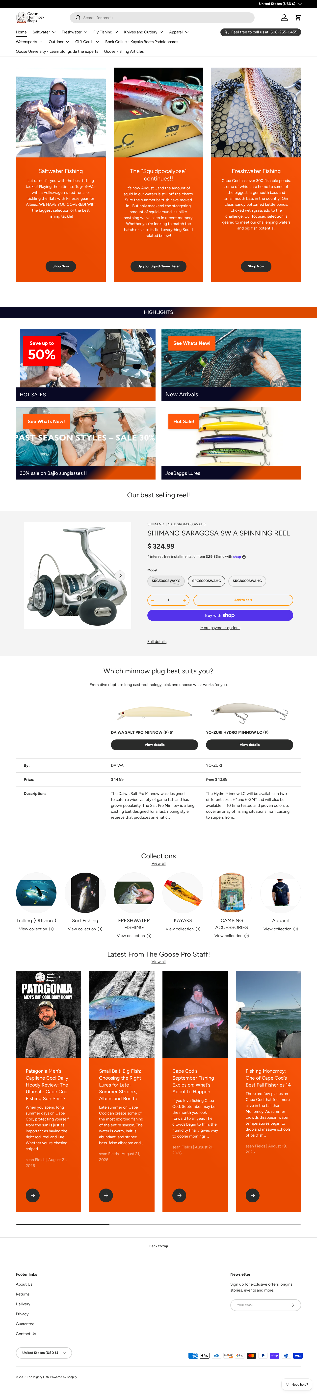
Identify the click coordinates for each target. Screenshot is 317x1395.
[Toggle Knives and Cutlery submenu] (161, 32)
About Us (24, 1284)
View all (159, 863)
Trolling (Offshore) (36, 920)
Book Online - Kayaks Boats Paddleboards (141, 41)
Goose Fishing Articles (124, 51)
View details (155, 745)
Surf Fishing (85, 920)
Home (21, 32)
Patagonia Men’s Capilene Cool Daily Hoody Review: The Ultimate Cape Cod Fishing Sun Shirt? (47, 1084)
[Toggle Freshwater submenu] (85, 32)
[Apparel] (281, 893)
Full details (156, 641)
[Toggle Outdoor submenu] (67, 42)
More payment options (220, 627)
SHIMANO (155, 524)
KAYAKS (183, 920)
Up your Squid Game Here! (158, 266)
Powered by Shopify (63, 1377)
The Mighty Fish (38, 1377)
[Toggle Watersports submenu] (41, 42)
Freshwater (71, 32)
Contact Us (26, 1333)
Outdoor (56, 41)
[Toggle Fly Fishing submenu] (116, 32)
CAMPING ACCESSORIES (231, 923)
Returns (22, 1294)
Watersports (26, 41)
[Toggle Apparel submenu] (187, 32)
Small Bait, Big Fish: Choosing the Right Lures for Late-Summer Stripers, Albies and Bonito (120, 1084)
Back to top (158, 1246)
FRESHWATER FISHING (134, 923)
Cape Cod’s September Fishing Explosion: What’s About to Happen (193, 1081)
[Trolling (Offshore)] (36, 893)
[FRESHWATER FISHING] (134, 893)
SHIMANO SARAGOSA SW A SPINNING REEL (218, 533)
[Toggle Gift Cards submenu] (97, 42)
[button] (298, 17)
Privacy (22, 1314)
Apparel (176, 32)
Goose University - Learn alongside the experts (57, 51)
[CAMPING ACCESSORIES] (231, 893)
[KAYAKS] (183, 893)
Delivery (23, 1304)
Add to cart (243, 600)
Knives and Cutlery (140, 32)
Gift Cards (84, 41)
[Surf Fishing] (85, 893)
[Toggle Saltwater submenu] (54, 32)
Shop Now (61, 266)
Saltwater (41, 32)
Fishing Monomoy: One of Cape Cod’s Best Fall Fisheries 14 (268, 1078)
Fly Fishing (102, 32)
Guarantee (25, 1323)
